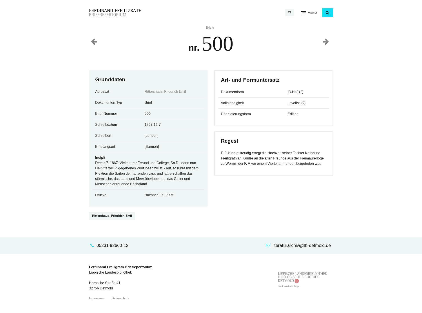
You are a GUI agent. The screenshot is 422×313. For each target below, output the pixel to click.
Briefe (210, 27)
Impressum (97, 298)
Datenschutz (120, 298)
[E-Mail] (289, 12)
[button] (327, 12)
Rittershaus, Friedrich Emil (165, 91)
